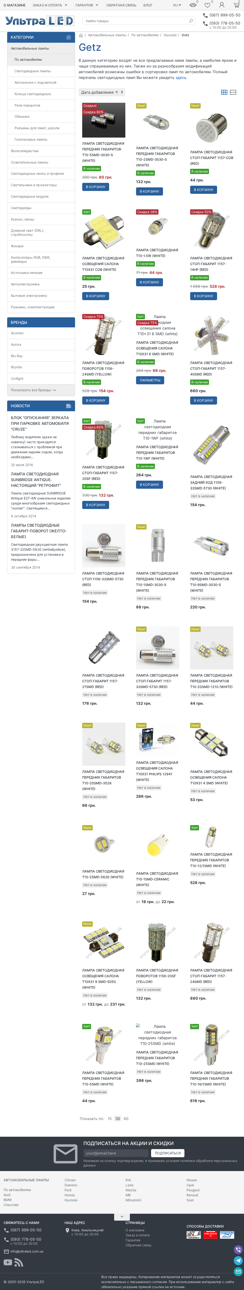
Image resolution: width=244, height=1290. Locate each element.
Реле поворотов (27, 105)
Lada (129, 1185)
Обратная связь (121, 5)
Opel (190, 1185)
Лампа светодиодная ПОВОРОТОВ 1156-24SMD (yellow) (103, 368)
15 (110, 1118)
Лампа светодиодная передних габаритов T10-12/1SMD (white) (211, 860)
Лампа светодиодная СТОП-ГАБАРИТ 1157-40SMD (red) (211, 368)
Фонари (17, 246)
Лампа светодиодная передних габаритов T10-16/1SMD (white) (211, 1078)
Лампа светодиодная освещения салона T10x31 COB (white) (103, 264)
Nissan (192, 1180)
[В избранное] (121, 104)
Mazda (131, 1190)
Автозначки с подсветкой (35, 82)
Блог (147, 5)
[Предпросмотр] (104, 120)
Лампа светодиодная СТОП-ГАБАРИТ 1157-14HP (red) (211, 264)
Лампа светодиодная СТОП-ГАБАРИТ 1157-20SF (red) (103, 473)
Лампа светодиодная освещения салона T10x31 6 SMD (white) (157, 348)
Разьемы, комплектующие (33, 307)
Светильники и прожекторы (34, 185)
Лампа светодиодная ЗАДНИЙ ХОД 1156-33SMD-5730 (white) (211, 482)
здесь (181, 77)
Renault (192, 1195)
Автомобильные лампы (107, 35)
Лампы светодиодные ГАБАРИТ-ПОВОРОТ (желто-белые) (39, 531)
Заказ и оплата (47, 5)
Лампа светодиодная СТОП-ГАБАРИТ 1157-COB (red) (211, 157)
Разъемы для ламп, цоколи (37, 128)
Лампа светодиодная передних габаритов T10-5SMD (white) (103, 1078)
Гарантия (84, 5)
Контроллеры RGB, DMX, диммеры (31, 259)
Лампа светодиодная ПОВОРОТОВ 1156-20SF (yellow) (157, 976)
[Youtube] (8, 1262)
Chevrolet (11, 1205)
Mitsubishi (133, 1200)
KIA (128, 1180)
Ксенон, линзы (22, 219)
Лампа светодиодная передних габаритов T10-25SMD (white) (157, 1058)
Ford (68, 1190)
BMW (8, 1200)
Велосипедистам (25, 151)
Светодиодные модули (29, 196)
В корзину (95, 187)
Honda (70, 1195)
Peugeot (193, 1190)
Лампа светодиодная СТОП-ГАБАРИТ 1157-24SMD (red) (211, 976)
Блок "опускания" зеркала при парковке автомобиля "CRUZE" (40, 423)
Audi (7, 1195)
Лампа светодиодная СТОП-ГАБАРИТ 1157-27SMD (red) (103, 681)
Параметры (150, 380)
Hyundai (170, 35)
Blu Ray (17, 356)
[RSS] (19, 1262)
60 (126, 1118)
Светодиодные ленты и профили (37, 173)
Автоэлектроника (25, 284)
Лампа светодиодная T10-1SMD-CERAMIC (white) (157, 879)
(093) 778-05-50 (224, 23)
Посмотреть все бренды (31, 390)
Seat (190, 1200)
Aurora (16, 344)
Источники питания (26, 273)
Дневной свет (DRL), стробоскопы (27, 232)
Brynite (16, 367)
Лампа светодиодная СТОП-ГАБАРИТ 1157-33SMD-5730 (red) (157, 681)
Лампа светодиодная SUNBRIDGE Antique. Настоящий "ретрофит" (36, 480)
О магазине (14, 5)
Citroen (70, 1180)
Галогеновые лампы (31, 139)
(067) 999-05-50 (224, 15)
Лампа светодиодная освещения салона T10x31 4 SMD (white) (211, 777)
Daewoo (71, 1185)
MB (128, 1195)
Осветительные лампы (29, 162)
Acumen (17, 333)
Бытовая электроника (29, 295)
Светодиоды (21, 208)
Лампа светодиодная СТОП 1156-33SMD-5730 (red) (103, 579)
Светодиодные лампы (33, 71)
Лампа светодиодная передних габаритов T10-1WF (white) (157, 452)
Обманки (22, 116)
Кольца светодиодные (33, 94)
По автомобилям (145, 35)
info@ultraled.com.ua (26, 1251)
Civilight (17, 378)
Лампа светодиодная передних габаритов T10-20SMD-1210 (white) (211, 681)
